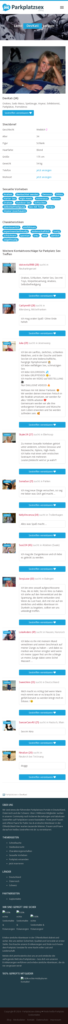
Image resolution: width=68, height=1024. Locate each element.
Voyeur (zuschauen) (15, 210)
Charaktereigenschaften (20, 851)
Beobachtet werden (27, 194)
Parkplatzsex (11, 794)
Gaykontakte (15, 899)
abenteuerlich (11, 227)
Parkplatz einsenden (19, 859)
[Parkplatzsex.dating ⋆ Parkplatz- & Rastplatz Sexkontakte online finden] (23, 7)
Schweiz (13, 885)
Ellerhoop (48, 435)
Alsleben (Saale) (51, 545)
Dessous (47, 194)
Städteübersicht (16, 847)
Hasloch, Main (56, 723)
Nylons (56, 198)
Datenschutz (42, 1019)
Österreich (14, 881)
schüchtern (10, 235)
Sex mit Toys (36, 206)
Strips (50, 206)
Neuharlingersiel (27, 269)
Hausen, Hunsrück (55, 632)
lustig (56, 231)
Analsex (8, 194)
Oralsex (8, 202)
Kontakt (30, 1019)
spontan (25, 235)
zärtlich (55, 235)
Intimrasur (42, 198)
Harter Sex (10, 198)
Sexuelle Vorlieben (18, 855)
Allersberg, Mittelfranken (32, 310)
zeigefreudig (10, 239)
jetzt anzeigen (43, 170)
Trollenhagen (56, 515)
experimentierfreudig (16, 231)
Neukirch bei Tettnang (31, 757)
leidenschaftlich (41, 231)
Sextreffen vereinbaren (17, 112)
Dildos (59, 194)
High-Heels (26, 198)
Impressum (55, 1019)
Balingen (49, 579)
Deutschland (52, 682)
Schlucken (40, 202)
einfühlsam (29, 227)
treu (36, 235)
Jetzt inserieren (16, 863)
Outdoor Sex (23, 202)
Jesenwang (44, 343)
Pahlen (46, 481)
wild (44, 235)
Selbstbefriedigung (14, 206)
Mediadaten (19, 1019)
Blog (9, 1019)
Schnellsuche (15, 842)
